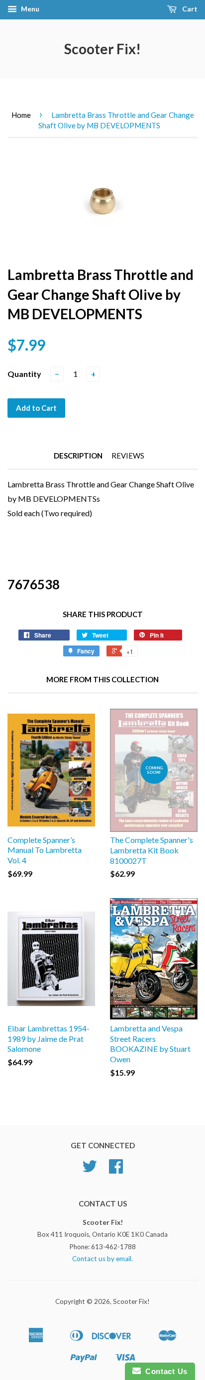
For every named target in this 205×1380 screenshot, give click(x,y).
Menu (29, 8)
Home (21, 114)
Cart (189, 8)
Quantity (24, 373)
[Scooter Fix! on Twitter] (89, 1170)
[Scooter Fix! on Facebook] (115, 1170)
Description (78, 455)
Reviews (127, 455)
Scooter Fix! (102, 48)
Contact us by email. (102, 1259)
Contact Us (164, 1371)
